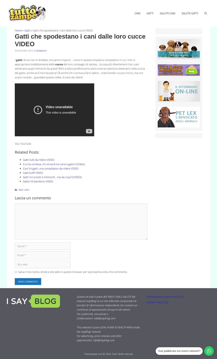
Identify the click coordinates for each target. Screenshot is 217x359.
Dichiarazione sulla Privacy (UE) (165, 296)
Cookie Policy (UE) (157, 302)
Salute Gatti (190, 13)
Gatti (150, 13)
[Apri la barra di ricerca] (205, 13)
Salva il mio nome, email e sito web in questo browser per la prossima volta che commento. (73, 272)
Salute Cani (167, 13)
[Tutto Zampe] (27, 13)
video (27, 189)
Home (18, 30)
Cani (137, 13)
